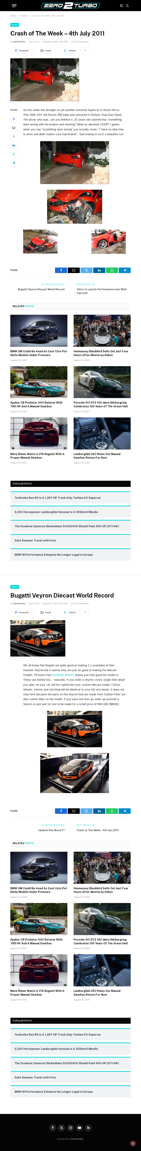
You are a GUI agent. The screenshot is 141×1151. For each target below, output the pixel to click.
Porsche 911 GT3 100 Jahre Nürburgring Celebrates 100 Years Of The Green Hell (101, 404)
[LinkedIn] (13, 145)
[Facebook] (13, 119)
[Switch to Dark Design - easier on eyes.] (127, 5)
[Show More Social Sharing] (85, 50)
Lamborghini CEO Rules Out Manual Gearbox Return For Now (97, 455)
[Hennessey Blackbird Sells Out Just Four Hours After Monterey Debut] (102, 331)
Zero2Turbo (19, 41)
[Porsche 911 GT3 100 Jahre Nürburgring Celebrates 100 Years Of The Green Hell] (102, 382)
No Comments (81, 41)
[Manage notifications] (133, 1143)
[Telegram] (13, 162)
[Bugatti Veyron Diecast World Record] (37, 655)
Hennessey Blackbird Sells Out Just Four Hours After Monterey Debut (101, 353)
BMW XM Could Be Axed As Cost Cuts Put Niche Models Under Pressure (38, 353)
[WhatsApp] (13, 154)
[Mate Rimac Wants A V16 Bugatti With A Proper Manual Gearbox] (38, 433)
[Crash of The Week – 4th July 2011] (44, 100)
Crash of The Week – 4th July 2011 (98, 830)
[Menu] (14, 5)
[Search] (121, 5)
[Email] (13, 127)
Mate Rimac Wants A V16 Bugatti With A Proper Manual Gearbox (37, 455)
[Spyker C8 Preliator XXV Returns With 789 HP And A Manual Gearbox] (38, 382)
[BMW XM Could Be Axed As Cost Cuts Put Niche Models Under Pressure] (38, 331)
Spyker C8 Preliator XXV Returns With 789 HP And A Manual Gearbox (36, 404)
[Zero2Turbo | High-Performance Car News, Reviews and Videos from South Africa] (70, 5)
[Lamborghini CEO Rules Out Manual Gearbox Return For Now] (102, 433)
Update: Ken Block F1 (51, 830)
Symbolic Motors (63, 675)
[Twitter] (13, 136)
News (15, 25)
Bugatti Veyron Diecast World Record (41, 289)
